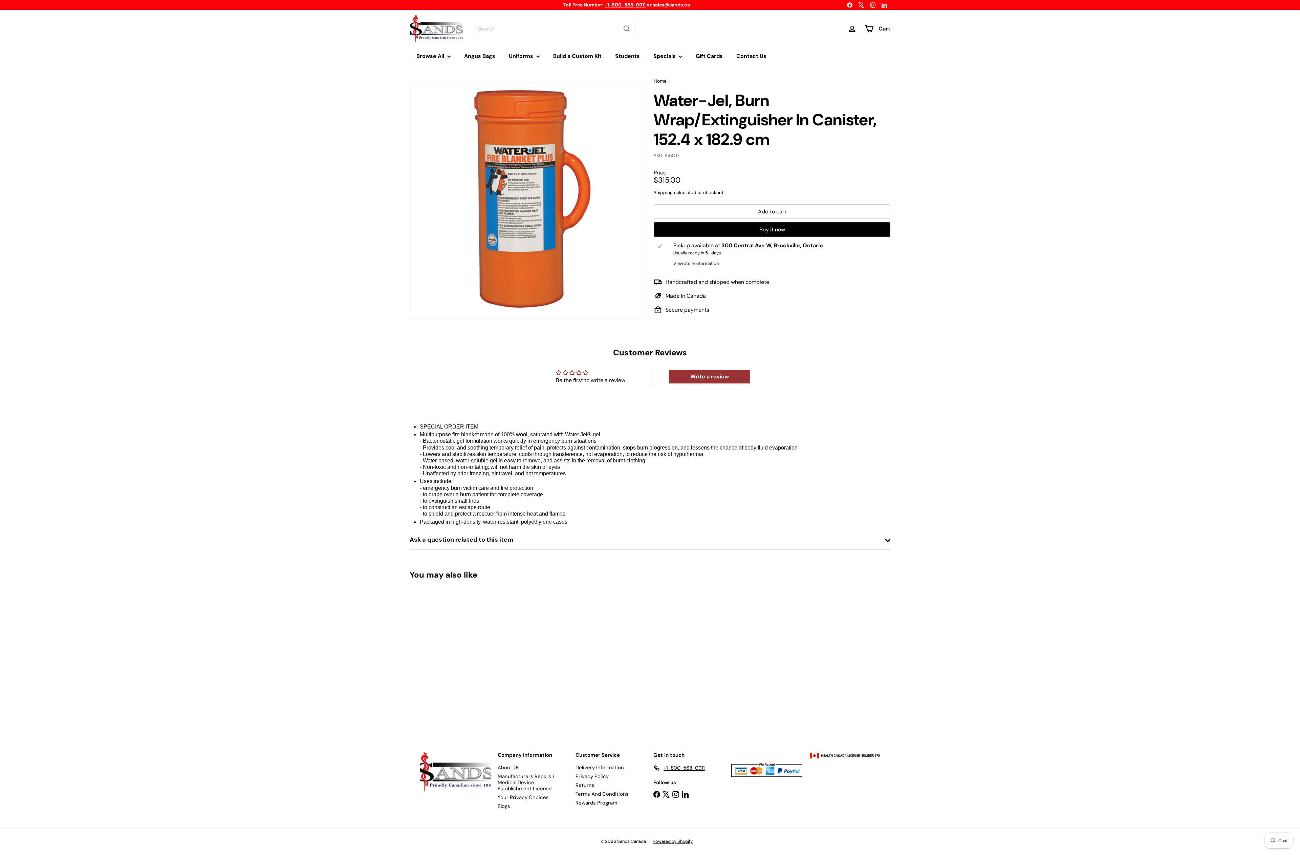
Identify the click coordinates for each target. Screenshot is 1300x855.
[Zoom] (528, 200)
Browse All (431, 56)
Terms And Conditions (602, 794)
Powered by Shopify (673, 841)
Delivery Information (600, 767)
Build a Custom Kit (577, 56)
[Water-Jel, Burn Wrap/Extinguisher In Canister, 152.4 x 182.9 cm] (447, 652)
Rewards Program (596, 802)
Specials (665, 56)
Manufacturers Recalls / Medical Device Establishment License (526, 782)
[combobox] (554, 28)
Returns (585, 785)
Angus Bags (479, 56)
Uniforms (522, 56)
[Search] (627, 28)
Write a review (709, 376)
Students (627, 56)
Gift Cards (709, 56)
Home (660, 81)
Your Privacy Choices (523, 797)
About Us (509, 767)
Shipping (663, 192)
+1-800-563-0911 (625, 5)
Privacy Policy (592, 776)
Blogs (504, 806)
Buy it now (772, 229)
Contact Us (751, 56)
